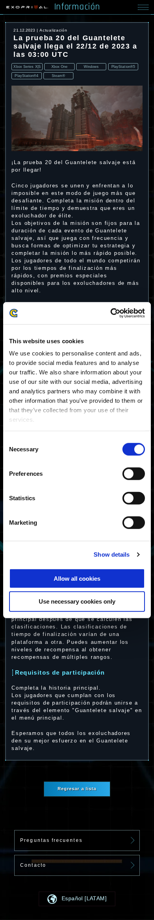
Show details (112, 554)
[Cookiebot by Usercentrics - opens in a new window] (111, 313)
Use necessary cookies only (77, 601)
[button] (77, 899)
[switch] (133, 473)
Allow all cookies (77, 578)
